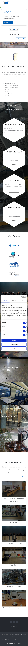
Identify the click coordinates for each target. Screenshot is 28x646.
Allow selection (14, 344)
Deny (14, 348)
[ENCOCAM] (14, 240)
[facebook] (11, 622)
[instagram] (14, 622)
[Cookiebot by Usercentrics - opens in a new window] (21, 297)
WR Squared (23, 634)
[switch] (25, 327)
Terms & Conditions (13, 639)
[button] (10, 29)
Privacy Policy (5, 639)
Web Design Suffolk (15, 634)
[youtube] (17, 622)
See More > (22, 477)
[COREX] (14, 250)
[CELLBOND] (14, 269)
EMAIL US (19, 643)
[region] (14, 18)
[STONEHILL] (14, 260)
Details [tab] (14, 300)
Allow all (14, 340)
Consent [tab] (5, 300)
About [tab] (23, 300)
